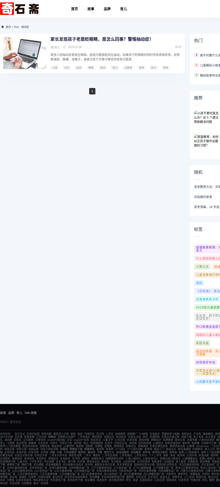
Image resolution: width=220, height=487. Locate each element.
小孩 (54, 67)
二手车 (109, 433)
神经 (165, 67)
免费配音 (193, 461)
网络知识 (156, 439)
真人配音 (181, 461)
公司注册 (120, 439)
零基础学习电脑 (171, 433)
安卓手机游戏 (23, 480)
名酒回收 (155, 436)
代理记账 (195, 480)
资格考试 (177, 477)
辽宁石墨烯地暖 (142, 467)
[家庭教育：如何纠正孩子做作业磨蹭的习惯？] (207, 143)
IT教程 (10, 480)
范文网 (100, 433)
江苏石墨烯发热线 (27, 474)
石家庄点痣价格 (24, 455)
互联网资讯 (146, 480)
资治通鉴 (39, 464)
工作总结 (41, 436)
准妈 (199, 283)
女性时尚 (9, 452)
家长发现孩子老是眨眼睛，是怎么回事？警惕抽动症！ (102, 39)
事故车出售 (75, 455)
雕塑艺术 (109, 452)
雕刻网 (91, 452)
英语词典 (204, 455)
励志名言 (96, 439)
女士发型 (210, 436)
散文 (36, 483)
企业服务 (28, 439)
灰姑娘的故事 (203, 197)
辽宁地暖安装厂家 (163, 467)
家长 (102, 67)
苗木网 (89, 464)
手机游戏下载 (58, 480)
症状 (78, 67)
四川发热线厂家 (113, 474)
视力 (115, 67)
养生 (128, 480)
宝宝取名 (41, 458)
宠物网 (89, 446)
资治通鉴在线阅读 (73, 464)
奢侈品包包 (93, 461)
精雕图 (52, 436)
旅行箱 (72, 461)
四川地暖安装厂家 (154, 474)
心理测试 (158, 443)
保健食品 (195, 474)
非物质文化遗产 (67, 436)
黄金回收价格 (177, 446)
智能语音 (157, 461)
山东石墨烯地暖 (63, 470)
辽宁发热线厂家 (122, 467)
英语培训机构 (30, 446)
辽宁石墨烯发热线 (101, 467)
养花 (145, 436)
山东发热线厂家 (43, 470)
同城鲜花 (197, 449)
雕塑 (211, 480)
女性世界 (33, 452)
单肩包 (105, 461)
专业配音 (116, 461)
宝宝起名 (155, 433)
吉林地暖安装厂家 (79, 467)
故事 (90, 9)
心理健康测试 (190, 458)
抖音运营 (14, 483)
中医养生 (171, 474)
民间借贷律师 (116, 480)
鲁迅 (86, 443)
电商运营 (9, 449)
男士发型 (198, 436)
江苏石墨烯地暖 (49, 474)
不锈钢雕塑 (70, 452)
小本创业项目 (206, 439)
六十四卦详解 (135, 449)
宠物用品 (119, 446)
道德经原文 (97, 458)
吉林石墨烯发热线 (17, 467)
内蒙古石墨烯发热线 (192, 470)
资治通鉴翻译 (53, 464)
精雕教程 (89, 449)
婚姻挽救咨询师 (115, 458)
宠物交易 (45, 446)
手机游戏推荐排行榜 (113, 477)
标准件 (109, 443)
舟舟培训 (141, 477)
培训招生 (121, 436)
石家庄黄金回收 (159, 446)
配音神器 (205, 461)
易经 (79, 433)
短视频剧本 (96, 443)
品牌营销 (168, 439)
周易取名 (17, 458)
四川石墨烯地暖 (133, 474)
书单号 (54, 443)
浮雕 (99, 452)
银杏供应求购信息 (166, 464)
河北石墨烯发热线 (189, 464)
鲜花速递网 (184, 449)
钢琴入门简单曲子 (189, 452)
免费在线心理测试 (170, 458)
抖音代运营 (33, 433)
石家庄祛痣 (6, 455)
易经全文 (171, 449)
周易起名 (53, 458)
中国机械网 (44, 477)
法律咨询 (40, 439)
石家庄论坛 (120, 443)
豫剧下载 (26, 464)
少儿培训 (189, 477)
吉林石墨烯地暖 (58, 467)
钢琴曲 (173, 452)
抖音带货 (183, 480)
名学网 (76, 458)
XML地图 (30, 412)
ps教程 (191, 446)
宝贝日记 (20, 433)
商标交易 (180, 439)
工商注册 (159, 480)
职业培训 (213, 477)
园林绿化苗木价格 (144, 464)
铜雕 (52, 452)
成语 (135, 480)
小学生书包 (35, 461)
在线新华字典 (209, 443)
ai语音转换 (129, 461)
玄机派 (17, 439)
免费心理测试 (207, 458)
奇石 (205, 480)
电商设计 (186, 433)
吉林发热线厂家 (38, 467)
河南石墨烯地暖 (147, 470)
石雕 (59, 452)
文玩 (69, 439)
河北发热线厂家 (210, 464)
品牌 (107, 9)
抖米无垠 (132, 439)
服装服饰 (208, 433)
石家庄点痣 (134, 436)
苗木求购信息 (124, 464)
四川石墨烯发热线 (92, 474)
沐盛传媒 (192, 439)
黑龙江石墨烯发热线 (187, 467)
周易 (73, 433)
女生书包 (61, 461)
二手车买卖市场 (58, 455)
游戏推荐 (120, 433)
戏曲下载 (186, 436)
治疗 (66, 67)
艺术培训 (153, 477)
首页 (74, 9)
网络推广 (132, 433)
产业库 (197, 433)
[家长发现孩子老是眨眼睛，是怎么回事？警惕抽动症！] (24, 53)
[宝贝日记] (19, 9)
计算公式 (202, 266)
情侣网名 (97, 436)
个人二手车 (155, 455)
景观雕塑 (136, 452)
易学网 (148, 449)
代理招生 (89, 433)
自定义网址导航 (49, 449)
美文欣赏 (57, 477)
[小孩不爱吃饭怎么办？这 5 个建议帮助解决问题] (207, 119)
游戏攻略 (46, 433)
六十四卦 (120, 449)
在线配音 (169, 461)
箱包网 (186, 443)
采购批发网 (144, 443)
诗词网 (44, 483)
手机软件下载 (75, 480)
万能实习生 (65, 443)
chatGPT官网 (81, 439)
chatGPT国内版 (56, 439)
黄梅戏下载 (13, 464)
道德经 (85, 458)
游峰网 (32, 443)
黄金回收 (57, 446)
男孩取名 (29, 458)
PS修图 (143, 433)
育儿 (123, 9)
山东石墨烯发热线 (22, 470)
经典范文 (109, 436)
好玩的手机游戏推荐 (76, 477)
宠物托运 (131, 446)
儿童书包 (22, 461)
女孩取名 (5, 458)
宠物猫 (98, 446)
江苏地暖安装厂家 (69, 474)
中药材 (206, 474)
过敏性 (128, 67)
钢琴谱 (146, 452)
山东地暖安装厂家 (84, 470)
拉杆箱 (81, 461)
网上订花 (210, 449)
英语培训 (201, 477)
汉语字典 (191, 455)
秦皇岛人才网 (61, 433)
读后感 (8, 439)
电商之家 (21, 449)
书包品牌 (49, 461)
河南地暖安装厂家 (168, 470)
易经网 (100, 449)
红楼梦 (32, 477)
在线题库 (26, 483)
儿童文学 (108, 439)
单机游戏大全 (41, 480)
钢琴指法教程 (160, 452)
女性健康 (94, 477)
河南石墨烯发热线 (106, 470)
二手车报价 (125, 455)
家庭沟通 (202, 343)
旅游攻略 (29, 436)
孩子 (153, 67)
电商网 (80, 446)
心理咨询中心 (150, 458)
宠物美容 (143, 446)
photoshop (202, 446)
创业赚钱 (90, 480)
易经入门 (159, 449)
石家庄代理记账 (171, 436)
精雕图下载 (76, 449)
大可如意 (43, 443)
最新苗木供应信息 (105, 464)
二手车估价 (83, 436)
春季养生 (183, 474)
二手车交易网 (110, 455)
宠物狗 (108, 446)
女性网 (44, 452)
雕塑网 (82, 452)
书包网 (133, 443)
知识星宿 (21, 443)
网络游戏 (171, 480)
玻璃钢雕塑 (122, 452)
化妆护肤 (21, 452)
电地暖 (195, 443)
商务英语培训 (172, 443)
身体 (141, 67)
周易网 (109, 449)
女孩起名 (65, 458)
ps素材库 (69, 446)
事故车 (97, 455)
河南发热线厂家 (128, 470)
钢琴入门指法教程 (10, 446)
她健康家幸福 (205, 362)
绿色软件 (102, 480)
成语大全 (165, 477)
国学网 (78, 443)
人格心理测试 (133, 458)
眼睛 (90, 67)
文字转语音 (143, 461)
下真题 (11, 443)
